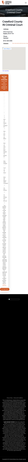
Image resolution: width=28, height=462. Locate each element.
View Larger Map (5, 70)
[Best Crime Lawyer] (14, 3)
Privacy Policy (10, 397)
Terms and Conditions (18, 397)
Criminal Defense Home (14, 459)
